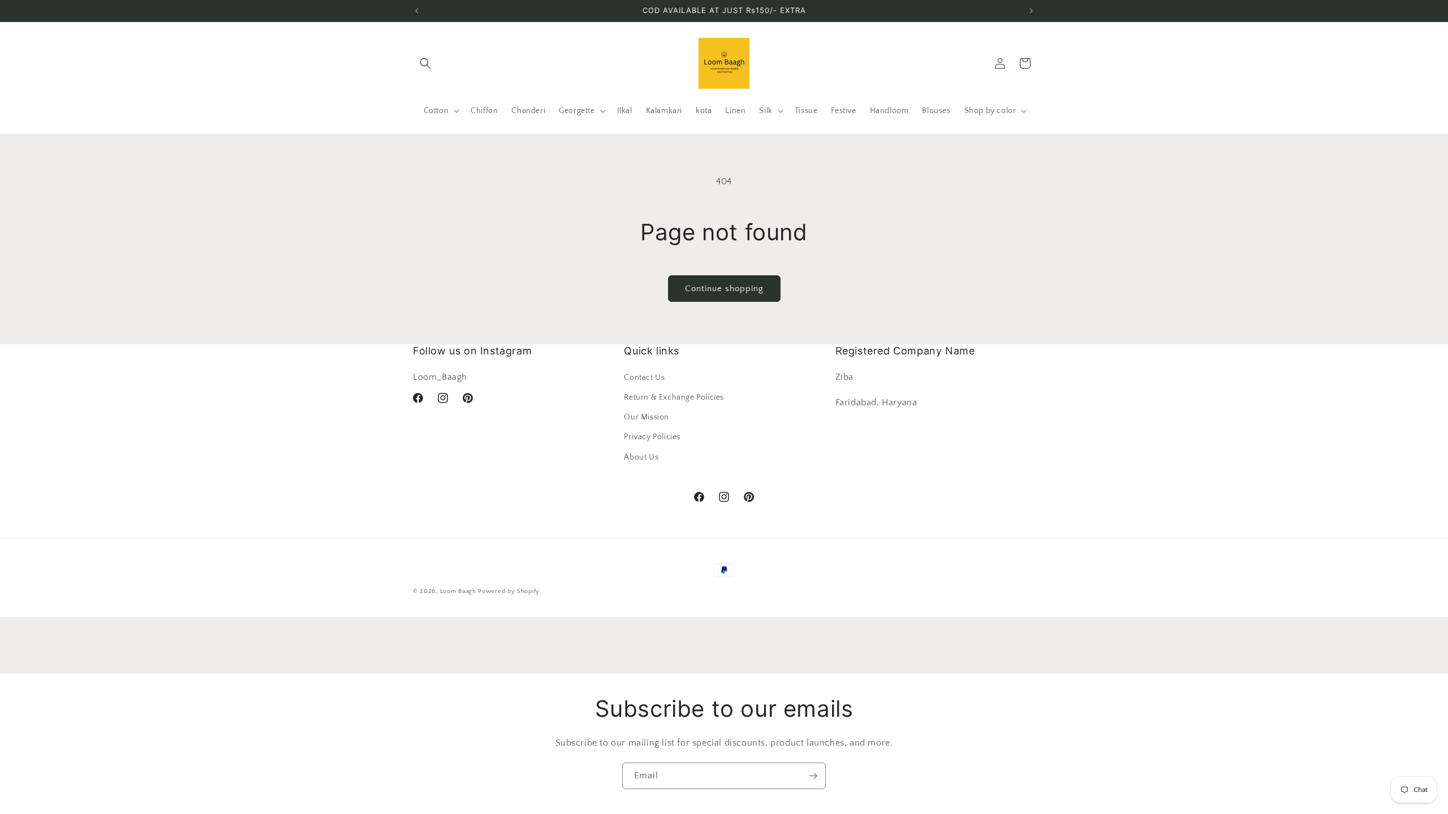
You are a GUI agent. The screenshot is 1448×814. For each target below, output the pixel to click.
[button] (425, 63)
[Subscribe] (812, 776)
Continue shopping (724, 288)
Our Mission (646, 417)
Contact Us (644, 377)
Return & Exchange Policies (674, 397)
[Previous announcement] (416, 10)
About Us (641, 457)
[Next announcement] (1031, 10)
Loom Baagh (458, 591)
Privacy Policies (652, 436)
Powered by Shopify (509, 591)
